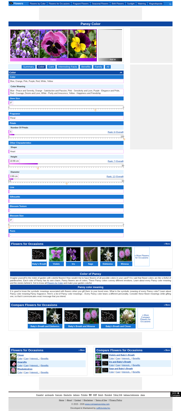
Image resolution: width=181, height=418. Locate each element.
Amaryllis (22, 362)
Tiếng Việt (117, 395)
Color (41, 67)
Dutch (100, 395)
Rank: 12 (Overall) (115, 176)
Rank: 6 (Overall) (116, 132)
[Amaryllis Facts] (13, 363)
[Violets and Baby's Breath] (101, 356)
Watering (142, 3)
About (69, 400)
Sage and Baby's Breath (121, 368)
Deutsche (68, 395)
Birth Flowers (118, 3)
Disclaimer (88, 400)
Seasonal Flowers (100, 3)
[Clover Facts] (13, 356)
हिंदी (90, 395)
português (49, 395)
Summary (28, 67)
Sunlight (130, 3)
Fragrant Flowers (81, 3)
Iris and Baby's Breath (120, 362)
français (58, 395)
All (107, 67)
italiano (76, 395)
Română (108, 395)
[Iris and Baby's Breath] (101, 363)
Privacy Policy (115, 400)
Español (40, 395)
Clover (20, 355)
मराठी (95, 395)
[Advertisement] (90, 13)
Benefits (85, 67)
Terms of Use (101, 400)
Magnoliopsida (155, 3)
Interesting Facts (67, 67)
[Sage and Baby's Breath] (101, 370)
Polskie (84, 395)
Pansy (53, 59)
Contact (77, 400)
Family (98, 67)
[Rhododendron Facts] (13, 370)
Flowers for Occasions (59, 3)
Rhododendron (24, 369)
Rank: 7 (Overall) (116, 161)
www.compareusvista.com (97, 404)
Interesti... (34, 358)
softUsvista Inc (103, 408)
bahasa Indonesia (131, 395)
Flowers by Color (38, 3)
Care (51, 67)
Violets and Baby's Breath (122, 355)
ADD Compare (175, 394)
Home (61, 400)
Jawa (142, 395)
